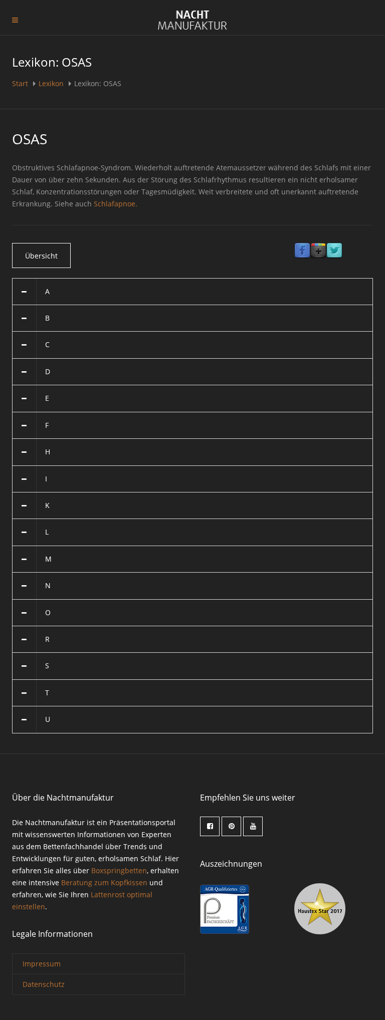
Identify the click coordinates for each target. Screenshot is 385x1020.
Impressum (42, 963)
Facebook (302, 251)
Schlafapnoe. (115, 203)
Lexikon (51, 83)
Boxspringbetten (119, 870)
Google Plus (318, 251)
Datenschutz (44, 984)
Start (21, 83)
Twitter (334, 251)
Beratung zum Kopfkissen (104, 882)
